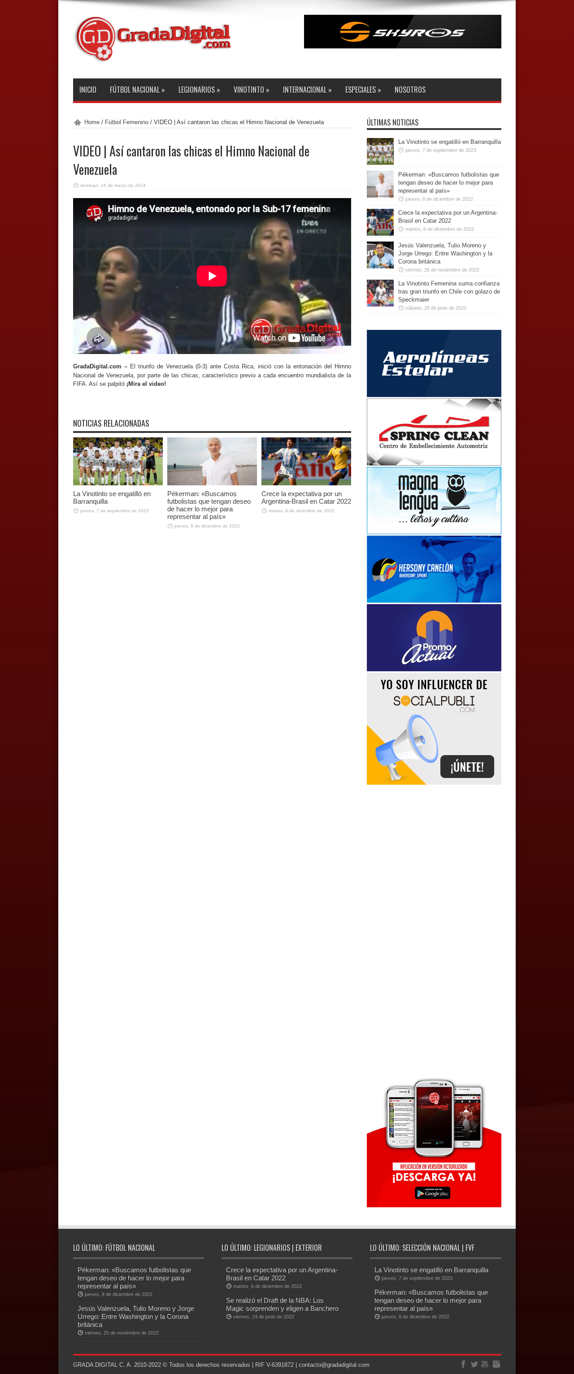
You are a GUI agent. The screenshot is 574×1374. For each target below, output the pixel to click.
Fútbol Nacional (137, 89)
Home (92, 122)
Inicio (87, 89)
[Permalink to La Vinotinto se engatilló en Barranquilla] (118, 483)
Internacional (307, 89)
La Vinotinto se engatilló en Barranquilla (449, 141)
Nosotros (410, 89)
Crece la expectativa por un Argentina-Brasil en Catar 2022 (306, 497)
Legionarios (199, 89)
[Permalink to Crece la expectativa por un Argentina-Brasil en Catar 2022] (306, 483)
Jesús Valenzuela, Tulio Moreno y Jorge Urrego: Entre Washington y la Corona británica (445, 253)
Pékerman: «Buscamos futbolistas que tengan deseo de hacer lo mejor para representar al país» (209, 505)
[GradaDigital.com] (156, 56)
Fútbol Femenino (126, 122)
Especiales (363, 89)
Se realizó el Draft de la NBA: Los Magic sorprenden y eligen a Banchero (282, 1304)
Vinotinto (252, 89)
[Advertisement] (434, 929)
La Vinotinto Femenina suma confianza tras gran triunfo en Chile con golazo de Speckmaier (449, 291)
